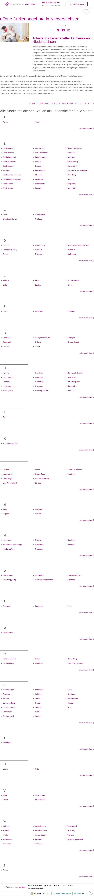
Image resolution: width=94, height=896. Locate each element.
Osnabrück (39, 575)
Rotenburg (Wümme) (75, 663)
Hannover (6, 382)
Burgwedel (71, 184)
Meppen (6, 514)
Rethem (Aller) (8, 663)
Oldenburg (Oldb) (9, 580)
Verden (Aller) (40, 795)
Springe (38, 716)
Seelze (37, 698)
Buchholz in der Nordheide (77, 170)
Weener (6, 830)
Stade (70, 690)
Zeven (5, 870)
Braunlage (71, 157)
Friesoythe (39, 311)
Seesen (38, 703)
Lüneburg (71, 474)
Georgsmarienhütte (42, 338)
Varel (5, 795)
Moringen (38, 509)
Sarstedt (6, 698)
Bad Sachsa (39, 148)
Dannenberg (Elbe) (10, 250)
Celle (5, 214)
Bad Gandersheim (10, 162)
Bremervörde (72, 166)
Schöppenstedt (8, 716)
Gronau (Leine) (73, 342)
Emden (38, 285)
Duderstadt (72, 254)
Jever (5, 417)
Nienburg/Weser (9, 549)
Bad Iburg (6, 170)
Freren (5, 311)
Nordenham (39, 545)
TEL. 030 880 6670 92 (51, 2)
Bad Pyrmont (8, 188)
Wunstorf (71, 835)
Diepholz (38, 250)
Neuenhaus (7, 540)
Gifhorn (38, 342)
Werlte (5, 835)
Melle (5, 509)
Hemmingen (39, 382)
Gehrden (6, 346)
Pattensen (39, 606)
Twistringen (7, 743)
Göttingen (71, 338)
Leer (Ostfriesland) (10, 483)
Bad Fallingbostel (9, 157)
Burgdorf (71, 179)
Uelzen (5, 769)
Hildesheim (72, 377)
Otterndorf (71, 580)
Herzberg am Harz (42, 391)
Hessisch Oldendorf (75, 373)
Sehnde (38, 707)
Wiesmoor (7, 844)
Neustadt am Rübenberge (12, 545)
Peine (70, 606)
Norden (38, 540)
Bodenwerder (40, 184)
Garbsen (6, 338)
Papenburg (7, 606)
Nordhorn (71, 540)
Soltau (37, 712)
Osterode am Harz (75, 575)
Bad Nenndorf (8, 184)
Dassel (5, 254)
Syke (69, 707)
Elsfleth (5, 285)
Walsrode (6, 826)
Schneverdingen (9, 707)
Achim (5, 122)
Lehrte (37, 470)
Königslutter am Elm (10, 443)
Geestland (7, 342)
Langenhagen (8, 479)
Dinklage (38, 254)
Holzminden (72, 386)
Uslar (37, 769)
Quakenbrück (8, 633)
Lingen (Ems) (40, 474)
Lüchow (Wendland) (75, 470)
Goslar (37, 346)
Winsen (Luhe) (40, 835)
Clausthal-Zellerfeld (10, 219)
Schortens (39, 690)
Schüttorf (38, 694)
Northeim (71, 545)
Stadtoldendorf (73, 698)
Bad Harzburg (8, 166)
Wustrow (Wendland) (75, 839)
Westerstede (7, 839)
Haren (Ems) (8, 391)
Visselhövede (40, 800)
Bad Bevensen (8, 153)
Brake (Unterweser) (75, 148)
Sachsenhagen (8, 690)
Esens (70, 285)
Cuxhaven (39, 219)
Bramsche (71, 153)
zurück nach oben (86, 128)
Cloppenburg (40, 214)
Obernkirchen (8, 575)
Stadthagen (72, 694)
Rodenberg (39, 663)
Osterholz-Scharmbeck (44, 580)
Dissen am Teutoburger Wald (78, 245)
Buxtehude (72, 188)
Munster (38, 514)
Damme (6, 245)
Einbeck (6, 280)
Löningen (38, 483)
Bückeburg (72, 175)
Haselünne (39, 373)
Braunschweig (73, 162)
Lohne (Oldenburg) (42, 479)
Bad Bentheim (8, 148)
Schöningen (7, 712)
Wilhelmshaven (41, 830)
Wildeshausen (40, 826)
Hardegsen (7, 386)
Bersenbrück (40, 170)
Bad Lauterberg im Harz (12, 175)
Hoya (70, 391)
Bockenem (39, 179)
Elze (37, 280)
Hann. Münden (8, 377)
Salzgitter (6, 694)
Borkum (38, 188)
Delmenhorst (40, 245)
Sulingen (71, 703)
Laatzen (6, 470)
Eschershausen (73, 280)
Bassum (38, 162)
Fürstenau (71, 311)
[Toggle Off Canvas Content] (86, 10)
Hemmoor (39, 386)
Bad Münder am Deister (12, 179)
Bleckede (38, 175)
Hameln (6, 373)
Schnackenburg (9, 703)
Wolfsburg (71, 830)
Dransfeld (71, 250)
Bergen (38, 166)
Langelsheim (7, 474)
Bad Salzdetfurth (41, 153)
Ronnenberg (72, 659)
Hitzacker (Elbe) (74, 382)
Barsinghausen (40, 157)
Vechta (5, 800)
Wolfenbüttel (72, 826)
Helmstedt (39, 377)
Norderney (39, 549)
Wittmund (38, 844)
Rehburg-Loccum (9, 659)
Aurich (37, 122)
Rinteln (37, 659)
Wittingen (38, 839)
